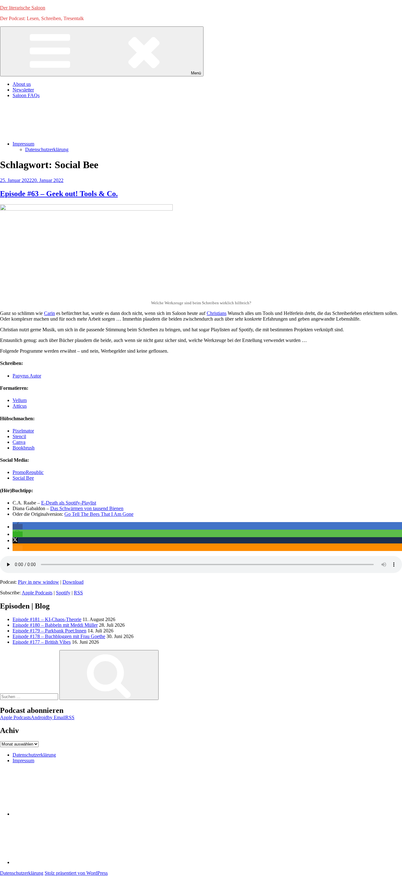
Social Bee (23, 478)
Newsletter (23, 89)
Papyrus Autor (27, 375)
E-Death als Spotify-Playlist (68, 502)
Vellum (20, 400)
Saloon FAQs (26, 95)
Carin (49, 313)
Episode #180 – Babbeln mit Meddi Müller (55, 625)
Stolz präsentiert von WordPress (76, 873)
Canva (19, 442)
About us (22, 84)
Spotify (63, 592)
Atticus (20, 406)
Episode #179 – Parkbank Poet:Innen (49, 630)
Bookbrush (24, 447)
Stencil (19, 436)
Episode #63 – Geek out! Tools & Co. (59, 194)
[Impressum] (60, 862)
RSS (78, 592)
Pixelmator (23, 430)
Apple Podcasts (37, 592)
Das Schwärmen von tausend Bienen (86, 508)
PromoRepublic (28, 472)
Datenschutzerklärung (46, 149)
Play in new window (38, 582)
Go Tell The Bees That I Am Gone (98, 514)
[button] (18, 526)
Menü (196, 73)
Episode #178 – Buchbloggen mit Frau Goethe (59, 636)
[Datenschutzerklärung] (60, 814)
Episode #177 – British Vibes (42, 642)
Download (73, 582)
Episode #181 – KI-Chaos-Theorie (47, 619)
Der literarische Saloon (22, 7)
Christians (216, 313)
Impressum (23, 143)
